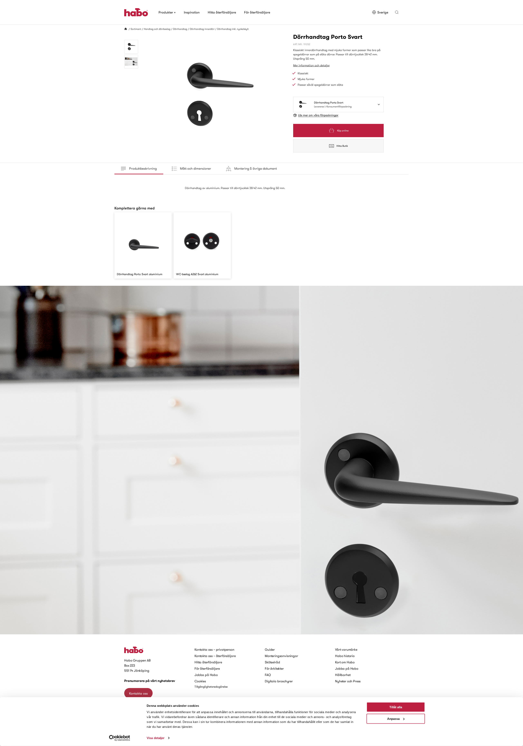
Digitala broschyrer (279, 681)
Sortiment (136, 28)
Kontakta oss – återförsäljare (215, 656)
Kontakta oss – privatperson (214, 649)
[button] (397, 12)
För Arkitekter (274, 668)
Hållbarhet (342, 675)
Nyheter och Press (348, 681)
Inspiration (192, 12)
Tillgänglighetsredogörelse (211, 686)
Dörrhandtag (180, 28)
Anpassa (393, 718)
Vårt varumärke (346, 649)
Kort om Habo (345, 662)
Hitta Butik (342, 145)
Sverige (382, 12)
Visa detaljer (155, 738)
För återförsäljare (257, 12)
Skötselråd (272, 662)
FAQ (268, 675)
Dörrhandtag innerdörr (202, 28)
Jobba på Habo (206, 675)
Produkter (167, 12)
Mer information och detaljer (311, 65)
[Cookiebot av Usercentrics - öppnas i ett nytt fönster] (119, 738)
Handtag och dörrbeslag (157, 28)
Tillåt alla (395, 707)
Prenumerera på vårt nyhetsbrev (149, 681)
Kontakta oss (138, 693)
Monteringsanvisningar (281, 656)
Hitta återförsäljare (222, 12)
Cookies (200, 681)
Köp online (343, 130)
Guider (270, 649)
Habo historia (345, 656)
